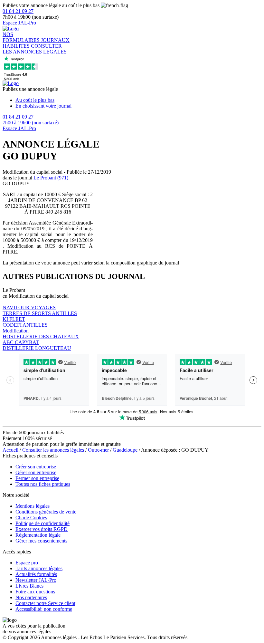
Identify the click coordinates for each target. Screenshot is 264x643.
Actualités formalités (36, 574)
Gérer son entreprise (35, 472)
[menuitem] (138, 100)
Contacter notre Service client (45, 603)
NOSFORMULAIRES (22, 37)
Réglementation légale (38, 535)
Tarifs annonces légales (38, 568)
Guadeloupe (125, 450)
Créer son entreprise (35, 466)
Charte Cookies (31, 517)
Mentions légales (32, 506)
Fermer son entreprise (37, 478)
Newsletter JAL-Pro (35, 580)
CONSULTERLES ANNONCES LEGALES (35, 48)
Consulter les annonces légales (53, 450)
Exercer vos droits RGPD (41, 529)
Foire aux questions (35, 591)
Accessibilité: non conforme (43, 609)
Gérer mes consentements (41, 540)
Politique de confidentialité (42, 523)
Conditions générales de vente (45, 511)
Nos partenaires (31, 597)
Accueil (10, 450)
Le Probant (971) (50, 177)
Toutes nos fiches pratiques (42, 484)
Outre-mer (98, 450)
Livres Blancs (29, 586)
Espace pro (26, 562)
